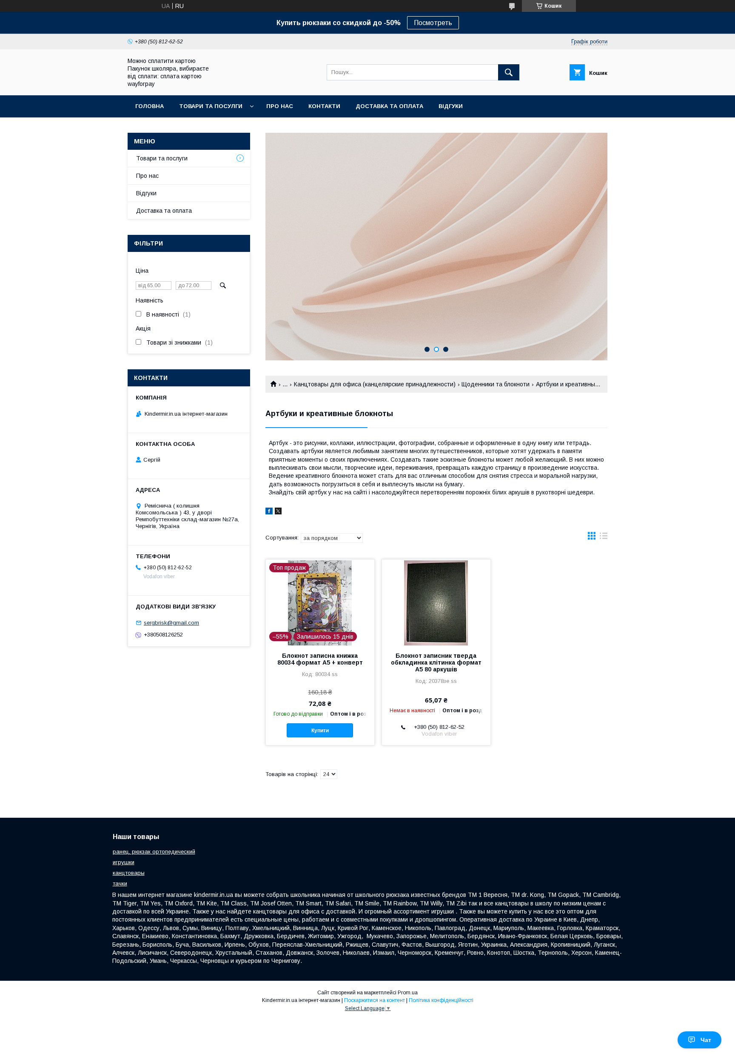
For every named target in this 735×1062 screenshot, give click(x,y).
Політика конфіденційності (441, 1000)
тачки (120, 883)
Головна (149, 106)
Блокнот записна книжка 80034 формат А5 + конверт (320, 659)
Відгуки (451, 106)
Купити (320, 731)
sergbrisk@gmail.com (171, 623)
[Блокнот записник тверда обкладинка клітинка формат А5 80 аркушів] (436, 602)
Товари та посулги (210, 106)
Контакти (324, 106)
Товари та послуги (162, 158)
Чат (706, 1039)
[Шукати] (508, 72)
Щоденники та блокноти (496, 384)
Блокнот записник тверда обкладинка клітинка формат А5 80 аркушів (436, 662)
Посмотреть (433, 22)
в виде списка (603, 538)
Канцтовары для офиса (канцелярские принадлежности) (375, 384)
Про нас (279, 106)
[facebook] (269, 512)
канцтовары (129, 873)
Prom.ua (408, 993)
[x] (278, 512)
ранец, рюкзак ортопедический (154, 851)
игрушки (123, 862)
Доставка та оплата (389, 106)
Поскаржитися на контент (374, 1000)
